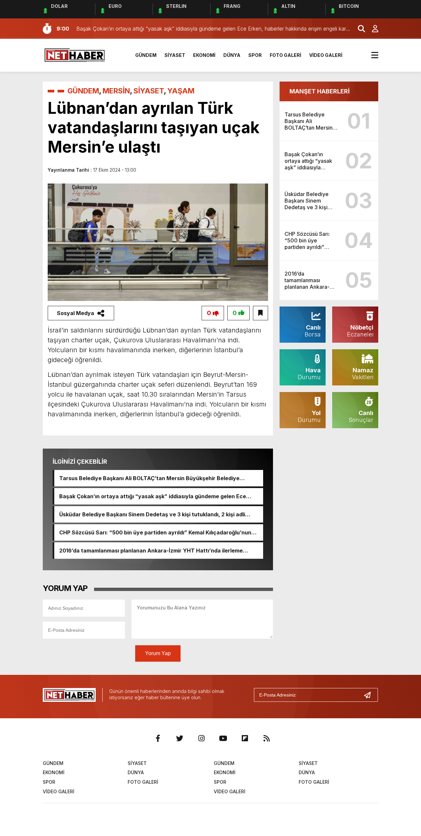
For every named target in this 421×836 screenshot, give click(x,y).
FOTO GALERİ (285, 55)
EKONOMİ (204, 55)
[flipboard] (245, 738)
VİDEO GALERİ (325, 55)
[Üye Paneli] (371, 28)
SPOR (255, 55)
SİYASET (174, 55)
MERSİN (116, 90)
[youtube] (223, 738)
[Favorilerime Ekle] (260, 313)
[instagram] (201, 738)
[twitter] (179, 738)
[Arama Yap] (358, 28)
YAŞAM (180, 90)
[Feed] (266, 738)
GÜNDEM (146, 55)
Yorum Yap (158, 653)
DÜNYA (231, 55)
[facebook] (158, 738)
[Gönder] (370, 695)
